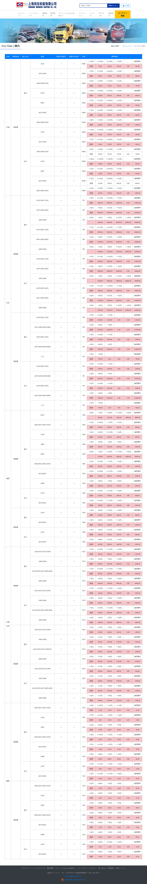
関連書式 (110, 14)
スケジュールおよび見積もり (66, 14)
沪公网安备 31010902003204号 (75, 880)
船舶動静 (44, 14)
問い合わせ (101, 14)
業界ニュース (121, 868)
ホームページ (21, 14)
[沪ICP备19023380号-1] (74, 876)
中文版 (126, 5)
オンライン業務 (122, 14)
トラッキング (82, 14)
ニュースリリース (33, 14)
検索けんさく (113, 5)
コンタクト (92, 14)
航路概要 (52, 14)
